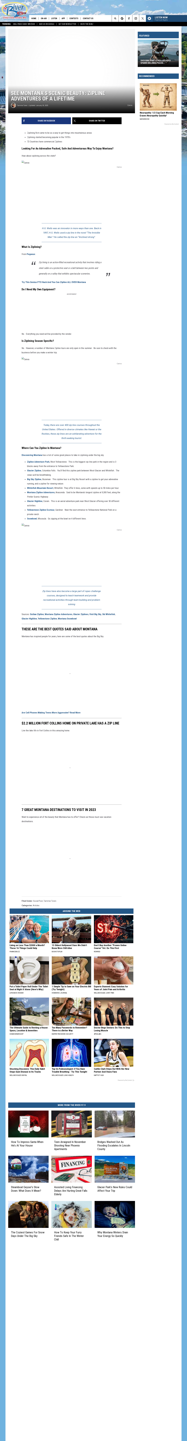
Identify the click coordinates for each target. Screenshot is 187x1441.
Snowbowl (32, 518)
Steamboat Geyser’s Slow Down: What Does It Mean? (26, 1189)
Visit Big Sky (95, 614)
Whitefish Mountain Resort (40, 488)
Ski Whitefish (108, 614)
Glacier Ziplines (80, 614)
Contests (73, 18)
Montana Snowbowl (67, 618)
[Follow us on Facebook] (129, 18)
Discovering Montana (32, 455)
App (63, 18)
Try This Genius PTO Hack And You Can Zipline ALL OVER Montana (54, 282)
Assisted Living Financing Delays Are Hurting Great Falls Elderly (70, 1191)
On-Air (44, 18)
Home (33, 18)
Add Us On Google (46, 24)
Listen (54, 18)
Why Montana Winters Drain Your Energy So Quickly (112, 1234)
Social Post (38, 901)
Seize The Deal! (86, 24)
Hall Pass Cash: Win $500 (24, 24)
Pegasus (31, 254)
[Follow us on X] (142, 18)
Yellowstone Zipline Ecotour (40, 509)
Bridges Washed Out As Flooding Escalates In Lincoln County (113, 1145)
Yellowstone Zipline (47, 618)
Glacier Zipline (34, 470)
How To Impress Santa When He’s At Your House (27, 1143)
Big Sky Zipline (34, 479)
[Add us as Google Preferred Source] (122, 18)
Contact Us (88, 18)
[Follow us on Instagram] (135, 18)
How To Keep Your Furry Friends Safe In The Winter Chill (69, 1236)
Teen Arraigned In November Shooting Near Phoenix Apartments (70, 1145)
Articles (36, 905)
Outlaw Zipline (37, 614)
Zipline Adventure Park (38, 461)
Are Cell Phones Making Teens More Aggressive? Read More (51, 712)
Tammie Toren (22, 105)
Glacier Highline (34, 501)
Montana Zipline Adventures (41, 492)
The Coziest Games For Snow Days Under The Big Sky (27, 1234)
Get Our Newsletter (67, 24)
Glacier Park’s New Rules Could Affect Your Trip (114, 1189)
